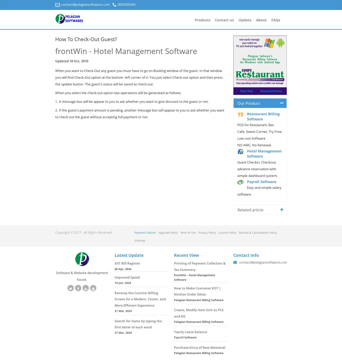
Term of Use (188, 232)
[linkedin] (86, 288)
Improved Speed (127, 277)
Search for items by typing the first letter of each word (138, 324)
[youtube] (93, 288)
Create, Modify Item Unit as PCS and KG (199, 313)
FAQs (275, 19)
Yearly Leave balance (190, 332)
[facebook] (78, 288)
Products (202, 19)
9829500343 (126, 4)
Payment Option (145, 232)
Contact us (224, 19)
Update (245, 19)
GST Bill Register (127, 263)
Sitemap (139, 240)
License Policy (227, 232)
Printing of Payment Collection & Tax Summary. (200, 266)
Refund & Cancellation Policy (258, 232)
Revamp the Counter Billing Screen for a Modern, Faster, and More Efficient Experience (140, 299)
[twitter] (70, 288)
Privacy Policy (207, 232)
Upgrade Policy (168, 232)
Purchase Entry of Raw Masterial (199, 347)
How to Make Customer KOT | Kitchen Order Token (197, 291)
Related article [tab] (250, 210)
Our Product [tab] (249, 103)
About (261, 19)
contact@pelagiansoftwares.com (85, 4)
